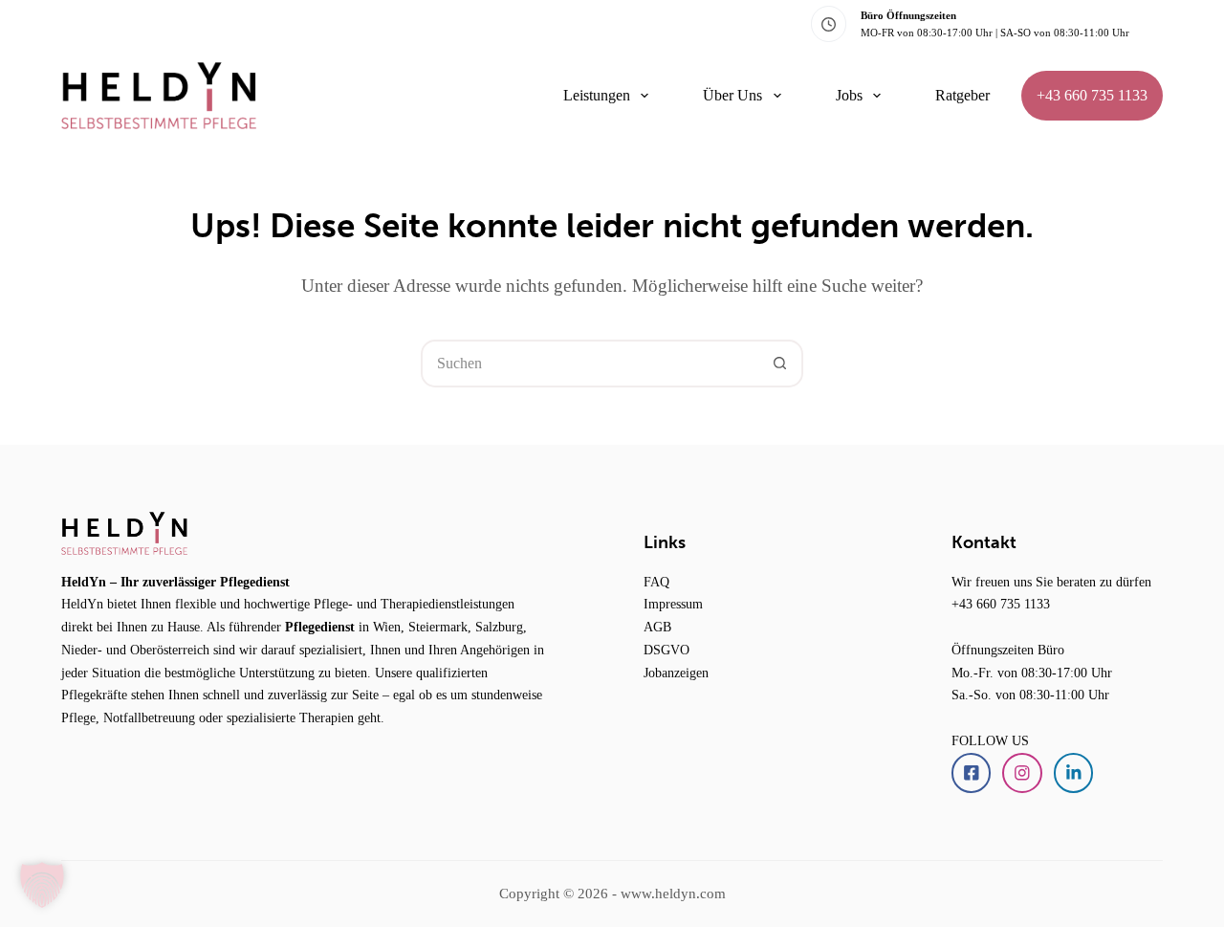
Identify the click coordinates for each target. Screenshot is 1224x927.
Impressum (673, 603)
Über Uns (732, 95)
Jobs (849, 95)
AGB (657, 626)
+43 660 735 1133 (1092, 95)
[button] (42, 885)
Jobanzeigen (676, 672)
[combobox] (590, 363)
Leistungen (596, 95)
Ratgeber (962, 95)
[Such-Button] (779, 364)
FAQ (656, 581)
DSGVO (666, 649)
